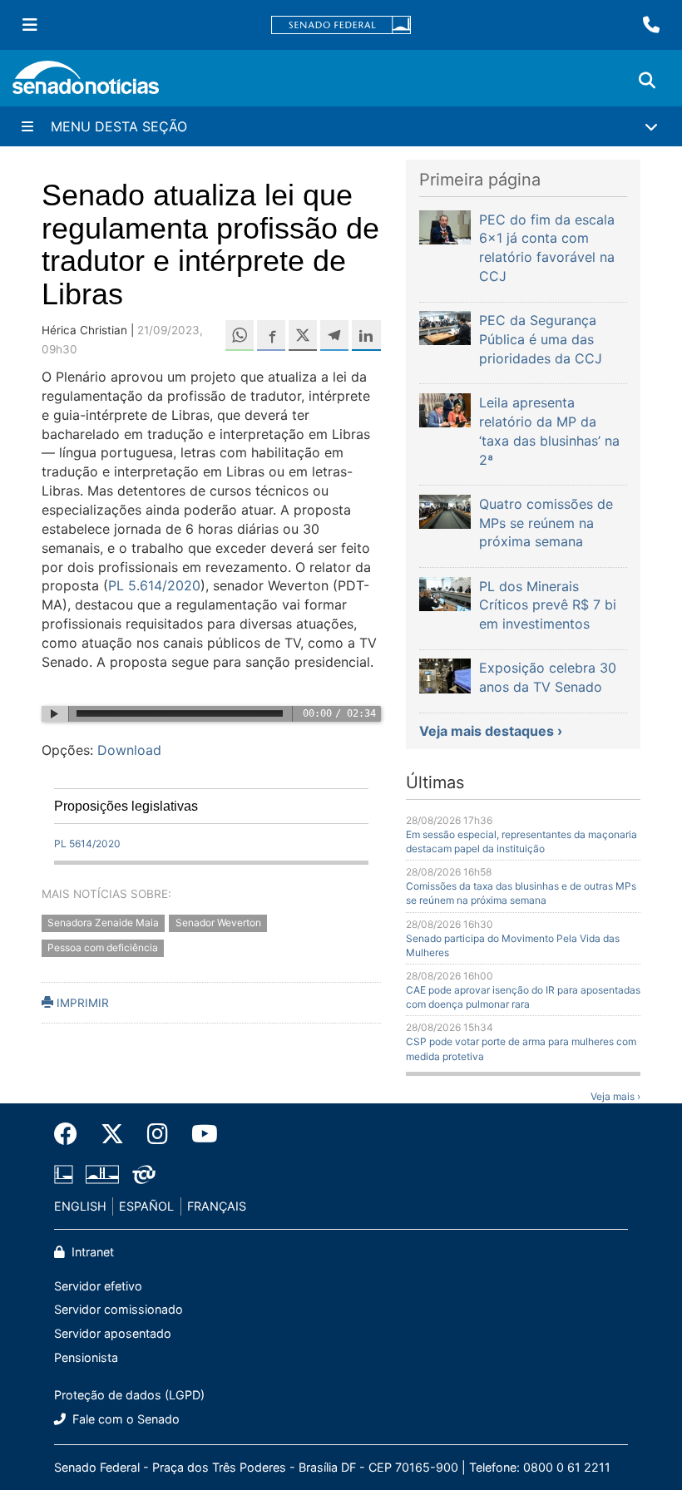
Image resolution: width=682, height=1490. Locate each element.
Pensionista (86, 1357)
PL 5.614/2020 (154, 585)
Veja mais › (615, 1096)
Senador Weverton (218, 922)
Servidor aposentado (112, 1333)
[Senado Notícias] (85, 83)
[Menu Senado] (30, 25)
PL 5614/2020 (87, 843)
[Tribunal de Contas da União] (144, 1174)
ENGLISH (80, 1206)
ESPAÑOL (146, 1206)
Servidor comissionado (118, 1309)
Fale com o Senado (124, 1419)
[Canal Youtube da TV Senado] (199, 1134)
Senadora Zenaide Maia (103, 922)
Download (129, 750)
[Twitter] (112, 1134)
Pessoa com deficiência (102, 948)
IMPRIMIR (81, 1002)
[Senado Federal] (341, 25)
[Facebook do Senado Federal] (71, 1134)
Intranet (91, 1252)
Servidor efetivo (98, 1286)
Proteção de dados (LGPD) (129, 1395)
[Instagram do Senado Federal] (158, 1134)
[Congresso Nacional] (102, 1174)
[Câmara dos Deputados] (63, 1174)
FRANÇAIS (216, 1206)
